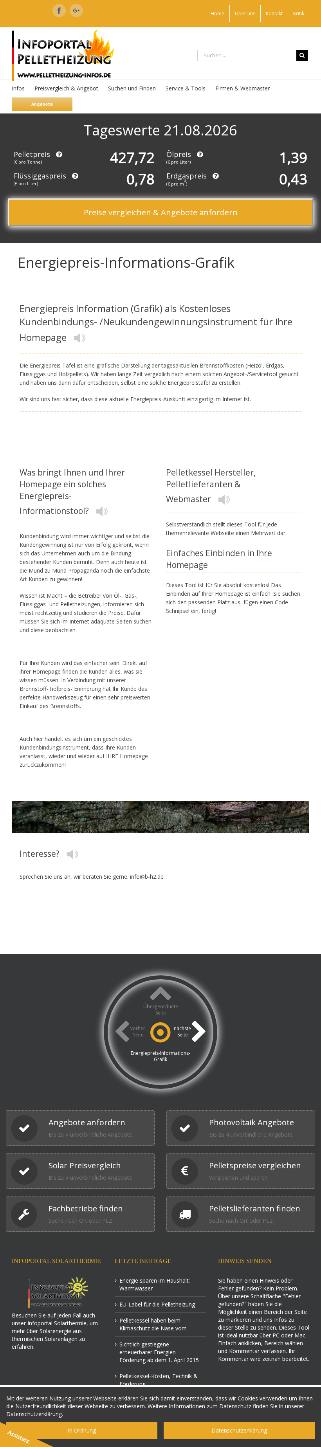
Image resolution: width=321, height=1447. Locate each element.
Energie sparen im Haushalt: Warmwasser (154, 1284)
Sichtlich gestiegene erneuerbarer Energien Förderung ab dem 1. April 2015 (159, 1352)
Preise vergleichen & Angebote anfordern (161, 212)
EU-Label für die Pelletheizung (157, 1304)
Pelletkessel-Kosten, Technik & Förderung (158, 1380)
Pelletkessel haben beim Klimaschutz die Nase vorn (153, 1324)
